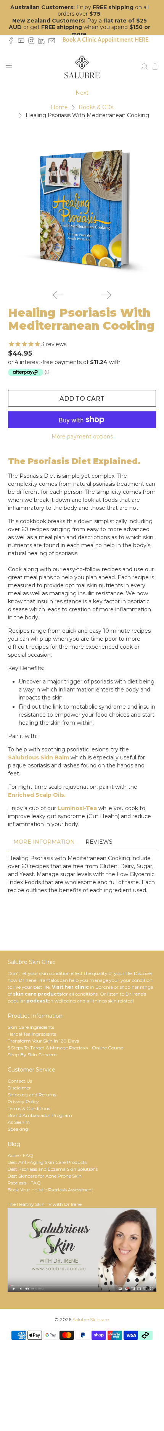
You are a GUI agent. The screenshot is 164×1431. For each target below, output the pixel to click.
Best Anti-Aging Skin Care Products (47, 1162)
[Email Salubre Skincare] (53, 41)
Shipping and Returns (32, 1094)
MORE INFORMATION (44, 841)
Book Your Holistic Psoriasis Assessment (50, 1189)
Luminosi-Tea (77, 808)
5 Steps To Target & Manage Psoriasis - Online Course (65, 1048)
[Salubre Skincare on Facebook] (13, 41)
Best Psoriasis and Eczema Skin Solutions (53, 1169)
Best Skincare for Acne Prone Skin (45, 1176)
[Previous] (58, 295)
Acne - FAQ (20, 1155)
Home (59, 107)
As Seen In (19, 1122)
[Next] (106, 295)
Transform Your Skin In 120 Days (43, 1041)
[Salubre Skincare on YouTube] (23, 41)
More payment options (82, 436)
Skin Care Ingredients (31, 1027)
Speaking (18, 1129)
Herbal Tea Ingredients (32, 1034)
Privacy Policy (23, 1101)
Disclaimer (19, 1088)
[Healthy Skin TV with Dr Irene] (82, 1290)
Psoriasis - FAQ (24, 1183)
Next (82, 92)
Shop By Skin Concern (32, 1054)
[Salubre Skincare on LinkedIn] (43, 41)
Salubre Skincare (90, 1319)
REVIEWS (99, 841)
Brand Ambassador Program (40, 1115)
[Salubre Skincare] (82, 66)
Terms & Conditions (29, 1108)
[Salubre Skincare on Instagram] (33, 41)
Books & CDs (96, 107)
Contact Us (20, 1081)
